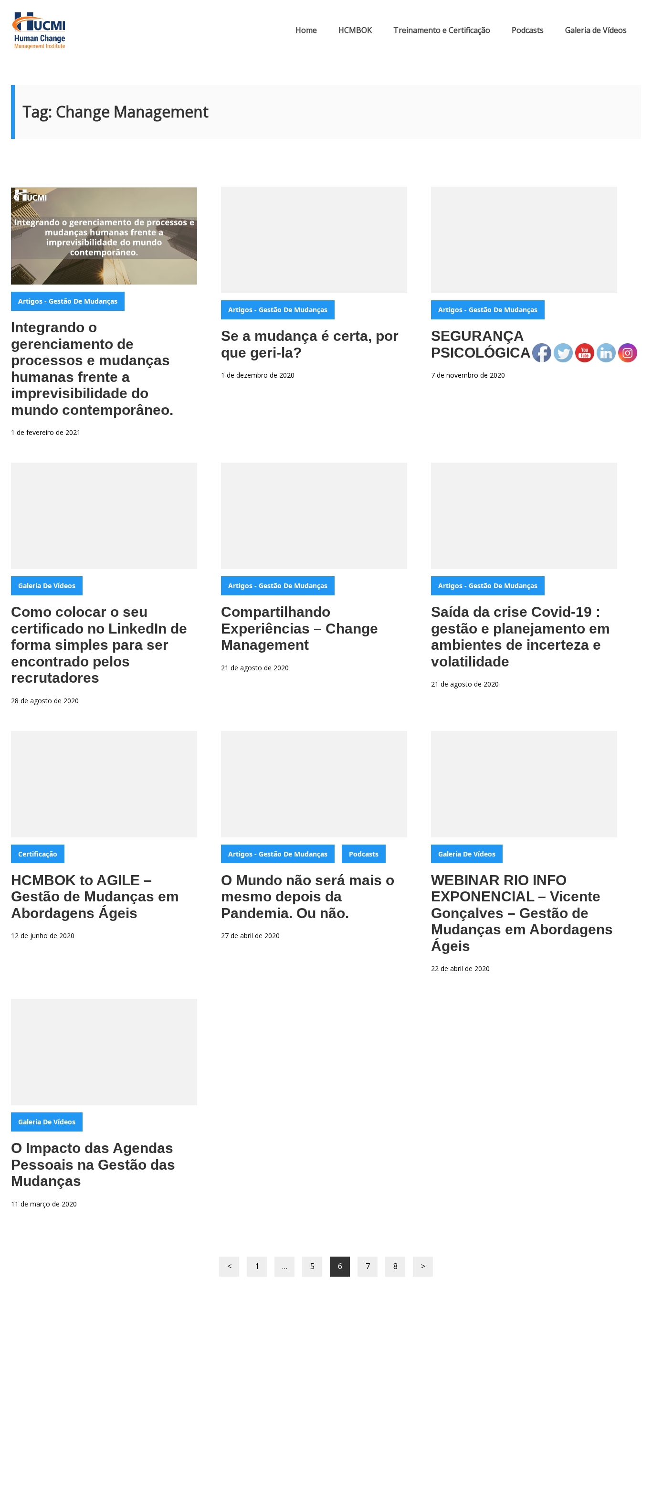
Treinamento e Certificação (441, 30)
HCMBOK (355, 30)
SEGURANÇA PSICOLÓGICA (481, 344)
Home (306, 30)
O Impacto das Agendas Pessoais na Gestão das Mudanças (93, 1164)
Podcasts (528, 30)
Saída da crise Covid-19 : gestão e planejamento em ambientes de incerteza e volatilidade (520, 636)
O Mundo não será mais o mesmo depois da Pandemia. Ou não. (307, 896)
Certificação (37, 853)
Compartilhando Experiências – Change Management (299, 628)
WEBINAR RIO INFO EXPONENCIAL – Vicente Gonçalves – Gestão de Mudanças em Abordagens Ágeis (522, 913)
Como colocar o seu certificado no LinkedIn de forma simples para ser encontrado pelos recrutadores (99, 645)
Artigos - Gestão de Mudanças (67, 301)
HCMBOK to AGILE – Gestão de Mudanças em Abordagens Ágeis (95, 896)
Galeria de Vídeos (596, 30)
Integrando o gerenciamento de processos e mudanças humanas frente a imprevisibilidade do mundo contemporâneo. (92, 368)
